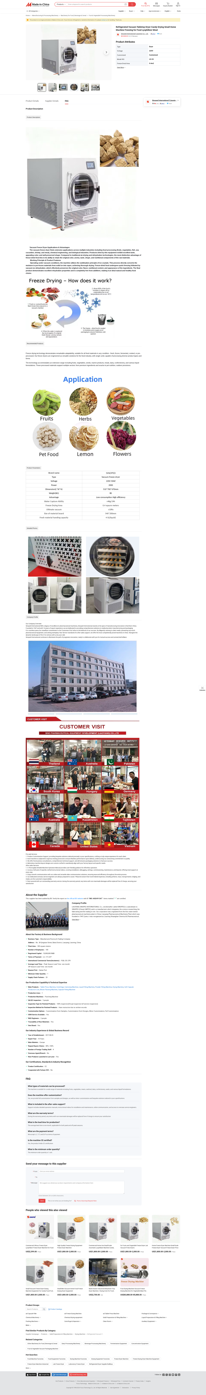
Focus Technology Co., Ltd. (88, 1387)
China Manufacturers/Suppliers (86, 1381)
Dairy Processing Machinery (71, 1343)
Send (42, 1201)
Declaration (125, 1387)
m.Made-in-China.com (108, 1383)
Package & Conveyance (149, 1314)
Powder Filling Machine (103, 987)
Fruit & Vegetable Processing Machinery (102, 15)
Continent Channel (128, 1381)
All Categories (33, 11)
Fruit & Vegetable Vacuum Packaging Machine (42, 1349)
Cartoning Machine (71, 987)
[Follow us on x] (167, 1375)
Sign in (178, 6)
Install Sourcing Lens (79, 1375)
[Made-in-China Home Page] (37, 4)
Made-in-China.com (93, 1383)
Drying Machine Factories (78, 1359)
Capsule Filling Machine (66, 989)
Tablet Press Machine (48, 987)
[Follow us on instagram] (170, 1375)
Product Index (140, 1381)
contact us (104, 20)
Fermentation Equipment (118, 1343)
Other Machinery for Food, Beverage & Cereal (42, 1343)
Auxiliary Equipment (148, 1321)
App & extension (154, 11)
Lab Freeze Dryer (58, 1364)
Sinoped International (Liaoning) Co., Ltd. (134, 34)
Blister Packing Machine (48, 989)
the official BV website (75, 898)
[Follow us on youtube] (173, 1375)
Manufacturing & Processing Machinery (45, 15)
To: (37, 1177)
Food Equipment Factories (56, 1359)
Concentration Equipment (139, 1343)
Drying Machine (118, 987)
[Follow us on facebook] (163, 1375)
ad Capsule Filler (31, 1314)
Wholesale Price (115, 1381)
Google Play (44, 1375)
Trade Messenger (60, 1375)
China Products (70, 1381)
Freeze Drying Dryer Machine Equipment (146, 1359)
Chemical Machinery (32, 1317)
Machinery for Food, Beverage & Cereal (73, 15)
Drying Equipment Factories (100, 1359)
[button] (126, 4)
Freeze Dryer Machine (121, 1359)
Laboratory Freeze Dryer (77, 1364)
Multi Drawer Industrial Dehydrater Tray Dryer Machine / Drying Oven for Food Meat (102, 1291)
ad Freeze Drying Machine (72, 1314)
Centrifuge (60, 987)
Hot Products (59, 1381)
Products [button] (60, 4)
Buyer (131, 11)
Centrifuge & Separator (72, 1321)
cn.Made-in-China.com (123, 1383)
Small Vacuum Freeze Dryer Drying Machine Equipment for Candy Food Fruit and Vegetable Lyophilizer (39, 1291)
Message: (34, 1183)
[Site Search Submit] (132, 4)
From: (36, 1171)
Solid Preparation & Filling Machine (114, 1317)
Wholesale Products (103, 1381)
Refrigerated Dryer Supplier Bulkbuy (101, 1364)
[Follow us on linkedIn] (179, 1375)
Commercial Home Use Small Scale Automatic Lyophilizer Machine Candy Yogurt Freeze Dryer (101, 1247)
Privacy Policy (136, 1387)
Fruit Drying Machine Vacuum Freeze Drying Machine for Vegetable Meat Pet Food (133, 1291)
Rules (179, 11)
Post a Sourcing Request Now (85, 1201)
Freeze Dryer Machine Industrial (37, 1364)
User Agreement (114, 1387)
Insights (148, 1381)
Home (28, 15)
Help (141, 11)
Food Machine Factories (35, 1359)
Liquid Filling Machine (87, 987)
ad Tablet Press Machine (111, 1314)
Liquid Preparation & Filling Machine (153, 1317)
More (28, 1368)
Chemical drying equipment (73, 1317)
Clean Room (107, 1321)
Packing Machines (32, 1321)
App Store (31, 1375)
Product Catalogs (56, 1309)
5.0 (155, 103)
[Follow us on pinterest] (176, 1375)
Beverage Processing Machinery (95, 1343)
